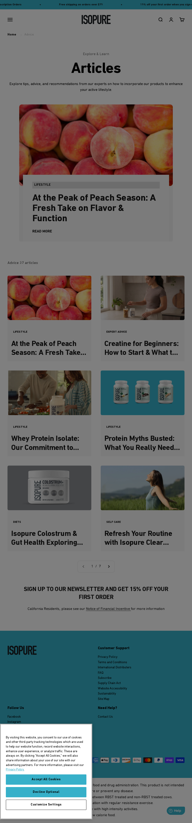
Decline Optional (46, 792)
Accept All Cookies (46, 779)
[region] (46, 771)
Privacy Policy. (15, 769)
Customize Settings (46, 804)
